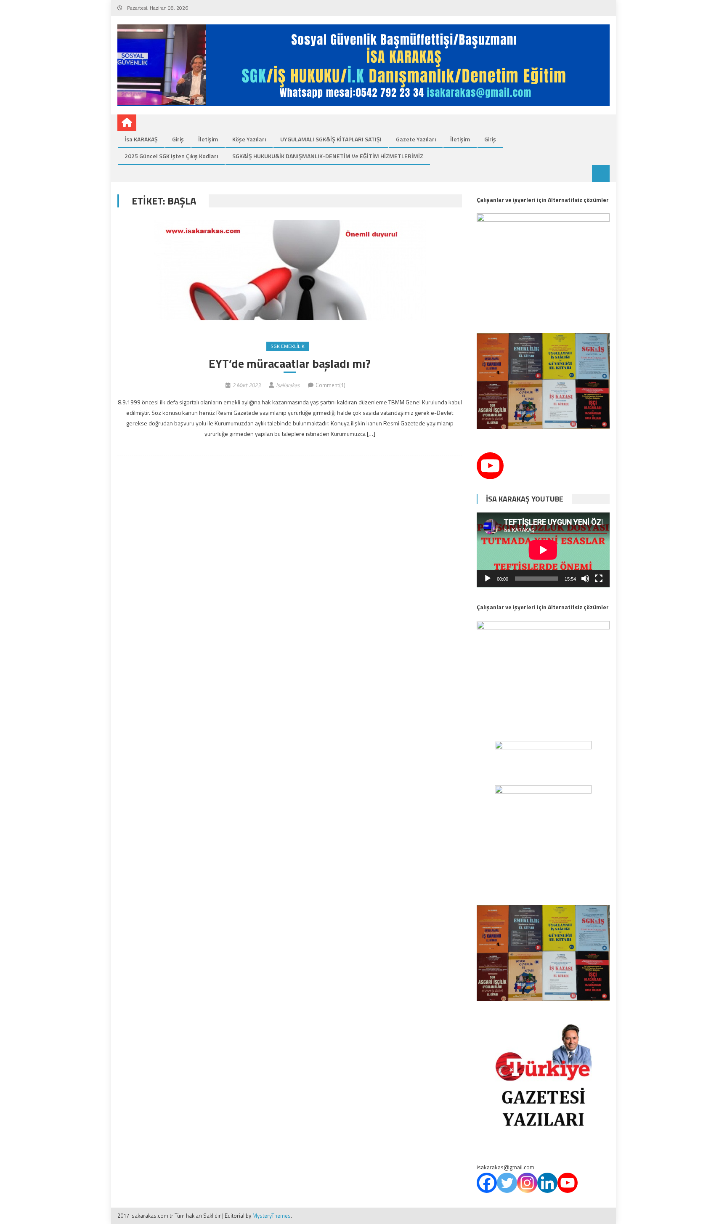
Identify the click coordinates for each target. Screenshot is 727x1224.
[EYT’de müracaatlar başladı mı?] (289, 276)
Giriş (178, 139)
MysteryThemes (271, 1215)
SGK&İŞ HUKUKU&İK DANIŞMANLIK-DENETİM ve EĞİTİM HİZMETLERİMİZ (327, 155)
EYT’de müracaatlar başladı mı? (290, 363)
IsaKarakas (288, 385)
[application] (543, 549)
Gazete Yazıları (416, 139)
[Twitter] (507, 1183)
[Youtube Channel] (490, 465)
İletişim (208, 139)
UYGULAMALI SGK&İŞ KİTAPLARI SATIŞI (331, 139)
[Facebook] (487, 1183)
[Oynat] (487, 578)
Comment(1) (330, 385)
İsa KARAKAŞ (141, 139)
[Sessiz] (585, 578)
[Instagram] (527, 1183)
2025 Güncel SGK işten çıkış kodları (171, 155)
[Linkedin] (547, 1183)
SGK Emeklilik (288, 346)
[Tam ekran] (598, 578)
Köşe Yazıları (249, 139)
